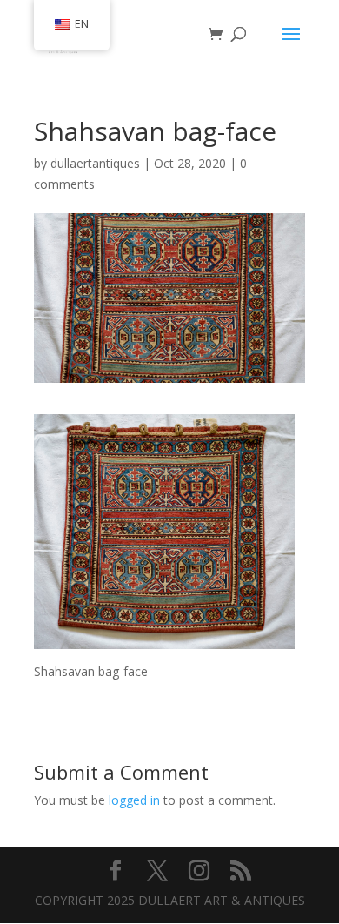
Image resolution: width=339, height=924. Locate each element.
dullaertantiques (95, 163)
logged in (134, 800)
